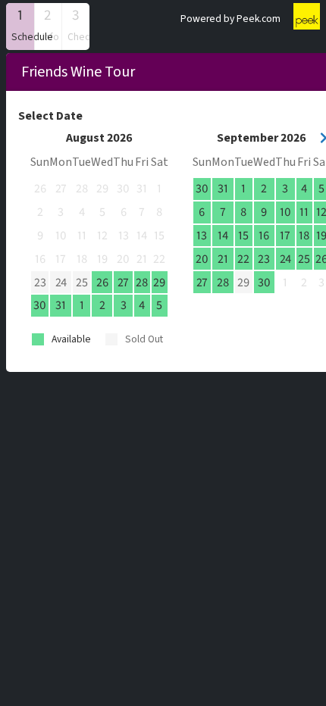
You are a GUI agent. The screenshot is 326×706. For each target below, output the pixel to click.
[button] (20, 26)
